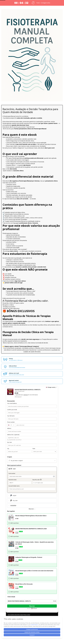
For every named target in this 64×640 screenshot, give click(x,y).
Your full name (11, 416)
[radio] (9, 468)
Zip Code (9, 442)
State (33, 448)
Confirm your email (12, 409)
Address (9, 428)
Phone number (11, 422)
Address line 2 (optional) (13, 434)
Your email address (12, 403)
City (8, 448)
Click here (25, 394)
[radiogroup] (32, 487)
